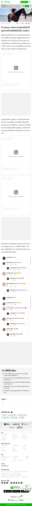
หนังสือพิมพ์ (14, 445)
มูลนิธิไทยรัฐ (23, 471)
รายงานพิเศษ (4, 445)
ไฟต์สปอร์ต (3, 458)
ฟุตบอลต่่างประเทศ (5, 456)
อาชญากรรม (4, 438)
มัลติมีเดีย (14, 450)
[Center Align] (30, 6)
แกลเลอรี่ (3, 460)
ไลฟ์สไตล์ (3, 450)
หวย (24, 447)
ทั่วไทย (13, 434)
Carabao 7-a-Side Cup (17, 460)
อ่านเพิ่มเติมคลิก (7, 6)
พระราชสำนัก (4, 434)
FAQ (10, 473)
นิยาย (2, 449)
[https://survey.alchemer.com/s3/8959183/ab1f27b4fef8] (27, 488)
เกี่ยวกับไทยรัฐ (16, 471)
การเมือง (3, 436)
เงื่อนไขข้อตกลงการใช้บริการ (7, 476)
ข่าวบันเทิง (23, 23)
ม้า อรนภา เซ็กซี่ (5, 417)
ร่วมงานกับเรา (9, 471)
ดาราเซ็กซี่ (20, 417)
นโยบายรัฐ (14, 436)
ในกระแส (23, 434)
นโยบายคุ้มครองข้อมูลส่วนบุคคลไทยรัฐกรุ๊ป (10, 475)
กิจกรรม (3, 471)
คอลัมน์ (24, 445)
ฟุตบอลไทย (14, 456)
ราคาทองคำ (24, 438)
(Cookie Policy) (18, 6)
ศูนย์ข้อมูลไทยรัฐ (4, 473)
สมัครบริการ (24, 2)
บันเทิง (18, 23)
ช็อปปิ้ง (3, 463)
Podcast (25, 449)
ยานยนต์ (14, 438)
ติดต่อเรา (16, 476)
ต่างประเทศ (24, 436)
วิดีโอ (13, 449)
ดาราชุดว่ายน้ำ (13, 417)
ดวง (13, 447)
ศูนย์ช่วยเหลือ (15, 473)
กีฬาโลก (14, 458)
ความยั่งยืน (3, 440)
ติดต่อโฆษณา (22, 476)
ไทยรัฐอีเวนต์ (4, 465)
